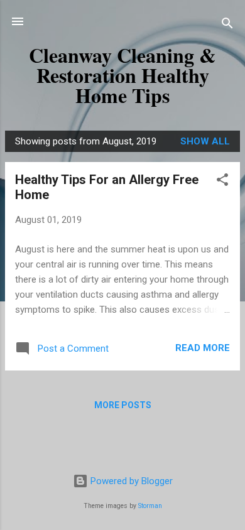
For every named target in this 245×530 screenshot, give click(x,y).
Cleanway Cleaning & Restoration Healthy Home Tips (122, 75)
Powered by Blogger (130, 481)
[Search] (227, 25)
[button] (222, 182)
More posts (122, 405)
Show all (205, 141)
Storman (150, 506)
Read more (202, 348)
